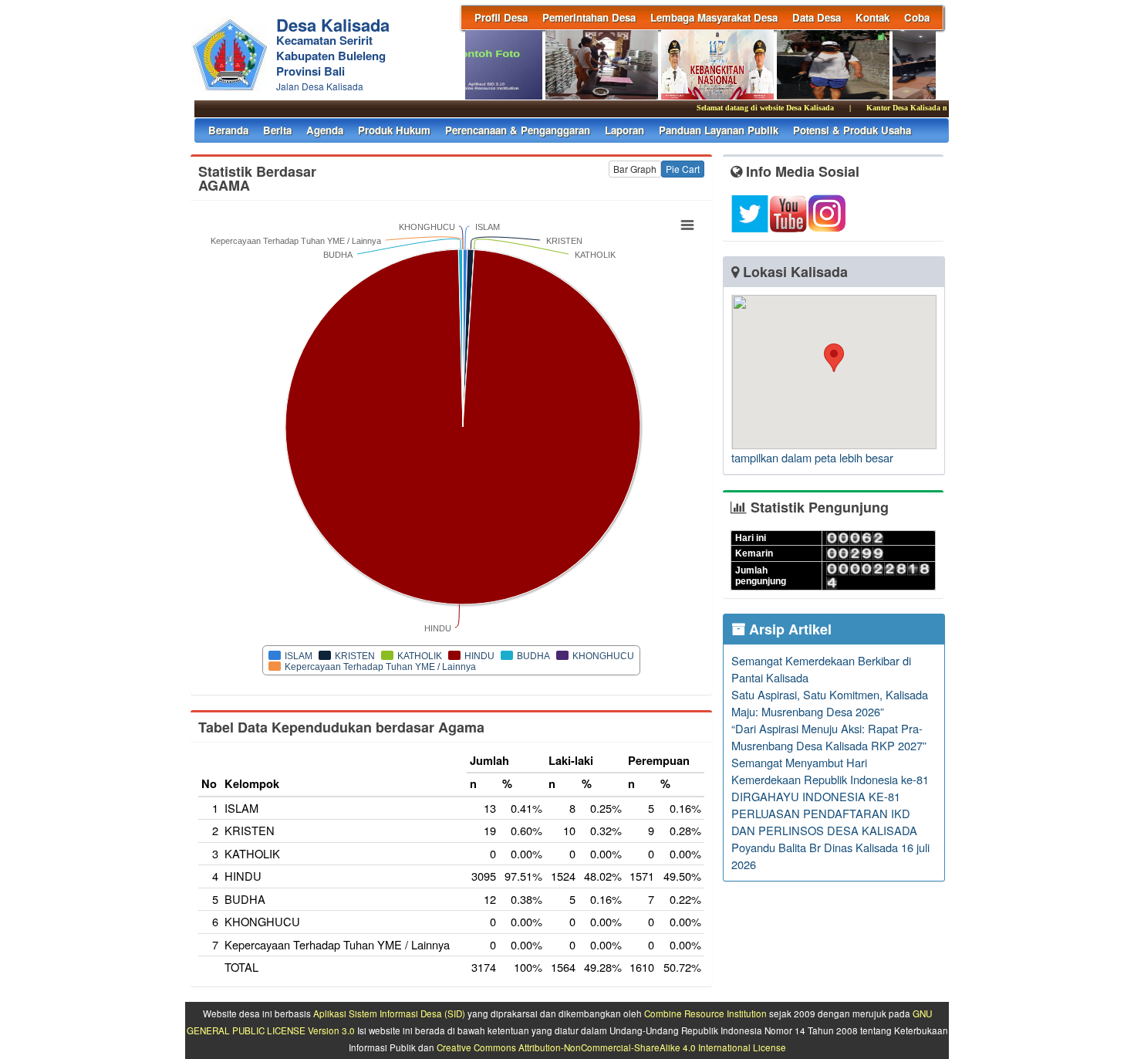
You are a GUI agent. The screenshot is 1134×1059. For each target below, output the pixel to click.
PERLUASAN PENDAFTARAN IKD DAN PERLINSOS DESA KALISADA (824, 821)
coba (917, 17)
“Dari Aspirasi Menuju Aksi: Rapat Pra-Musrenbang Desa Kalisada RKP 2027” (828, 736)
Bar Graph (634, 168)
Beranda (228, 130)
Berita (277, 130)
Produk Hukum (394, 130)
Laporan (624, 130)
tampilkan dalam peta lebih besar (812, 457)
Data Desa (816, 17)
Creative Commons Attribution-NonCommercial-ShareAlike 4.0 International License (611, 1047)
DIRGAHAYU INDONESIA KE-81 (815, 796)
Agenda (324, 130)
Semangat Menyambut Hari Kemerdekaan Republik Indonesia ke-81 (830, 770)
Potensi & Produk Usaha (852, 130)
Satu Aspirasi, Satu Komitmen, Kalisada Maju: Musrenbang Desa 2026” (829, 702)
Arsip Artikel (788, 629)
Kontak (872, 17)
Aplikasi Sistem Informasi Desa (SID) (389, 1013)
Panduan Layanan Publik (718, 130)
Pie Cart (683, 168)
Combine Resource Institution (705, 1013)
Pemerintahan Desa (589, 17)
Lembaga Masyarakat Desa (714, 17)
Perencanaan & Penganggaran (517, 130)
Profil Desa (501, 17)
